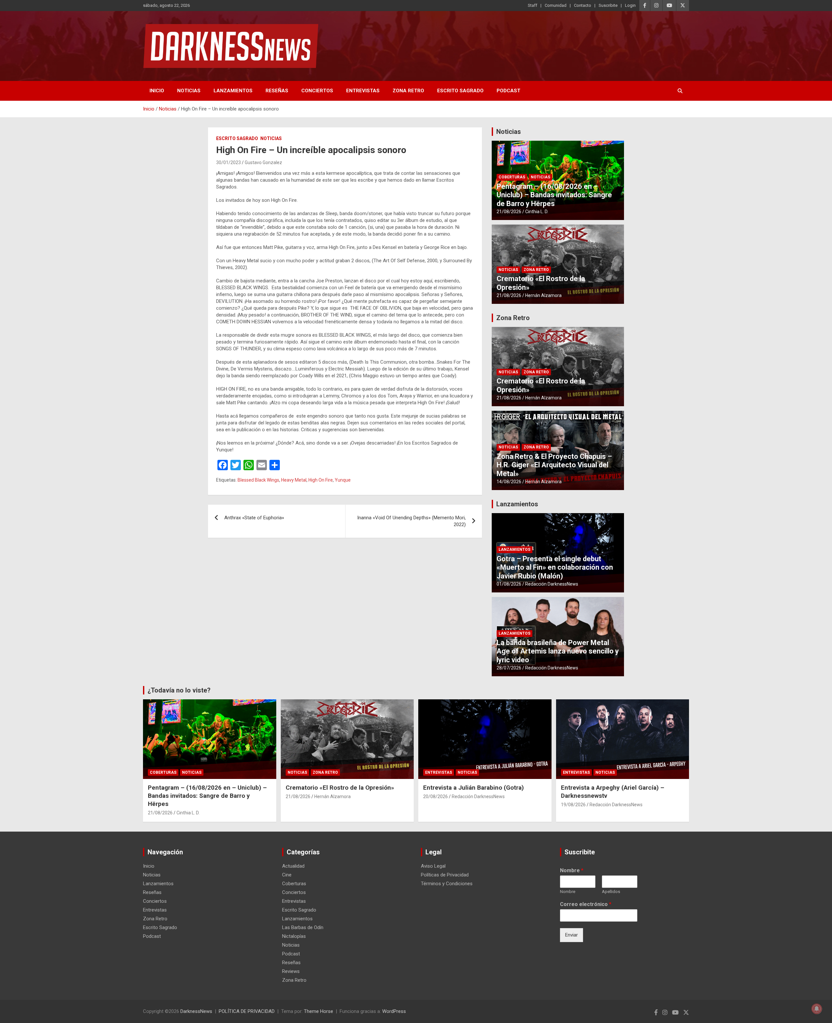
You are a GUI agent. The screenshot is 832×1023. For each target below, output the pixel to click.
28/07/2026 (509, 667)
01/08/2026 (509, 584)
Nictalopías (294, 936)
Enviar (571, 935)
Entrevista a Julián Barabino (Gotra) (473, 787)
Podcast (508, 91)
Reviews (291, 971)
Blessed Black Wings (258, 480)
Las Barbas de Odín (302, 927)
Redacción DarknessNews (551, 584)
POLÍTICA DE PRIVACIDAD (247, 1011)
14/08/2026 (509, 481)
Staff (532, 5)
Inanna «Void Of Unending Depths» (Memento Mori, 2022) (411, 521)
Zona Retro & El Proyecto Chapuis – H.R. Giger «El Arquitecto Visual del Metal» (554, 465)
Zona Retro (408, 91)
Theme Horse (318, 1011)
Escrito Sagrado (460, 91)
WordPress (394, 1011)
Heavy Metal (293, 480)
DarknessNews (196, 1011)
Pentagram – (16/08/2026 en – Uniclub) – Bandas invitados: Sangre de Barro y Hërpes (554, 195)
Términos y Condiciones (447, 884)
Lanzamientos (233, 91)
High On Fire (320, 480)
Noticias (189, 91)
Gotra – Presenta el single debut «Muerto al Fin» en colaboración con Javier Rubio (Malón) (555, 567)
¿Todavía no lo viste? (179, 690)
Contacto (582, 5)
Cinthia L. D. (536, 211)
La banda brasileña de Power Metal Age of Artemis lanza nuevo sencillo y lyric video (558, 651)
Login (630, 5)
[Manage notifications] (817, 1009)
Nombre (571, 870)
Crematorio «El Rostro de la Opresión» (340, 787)
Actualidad (293, 866)
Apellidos (611, 891)
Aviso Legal (433, 866)
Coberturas (512, 177)
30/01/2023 (228, 162)
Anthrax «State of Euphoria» (254, 518)
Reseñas (277, 91)
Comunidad (555, 5)
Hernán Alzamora (543, 295)
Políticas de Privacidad (445, 875)
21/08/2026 (509, 211)
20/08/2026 (435, 796)
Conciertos (317, 91)
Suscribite (608, 5)
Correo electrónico (585, 904)
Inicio (157, 91)
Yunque (343, 480)
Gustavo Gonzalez (263, 162)
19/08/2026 (573, 804)
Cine (287, 875)
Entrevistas (363, 91)
